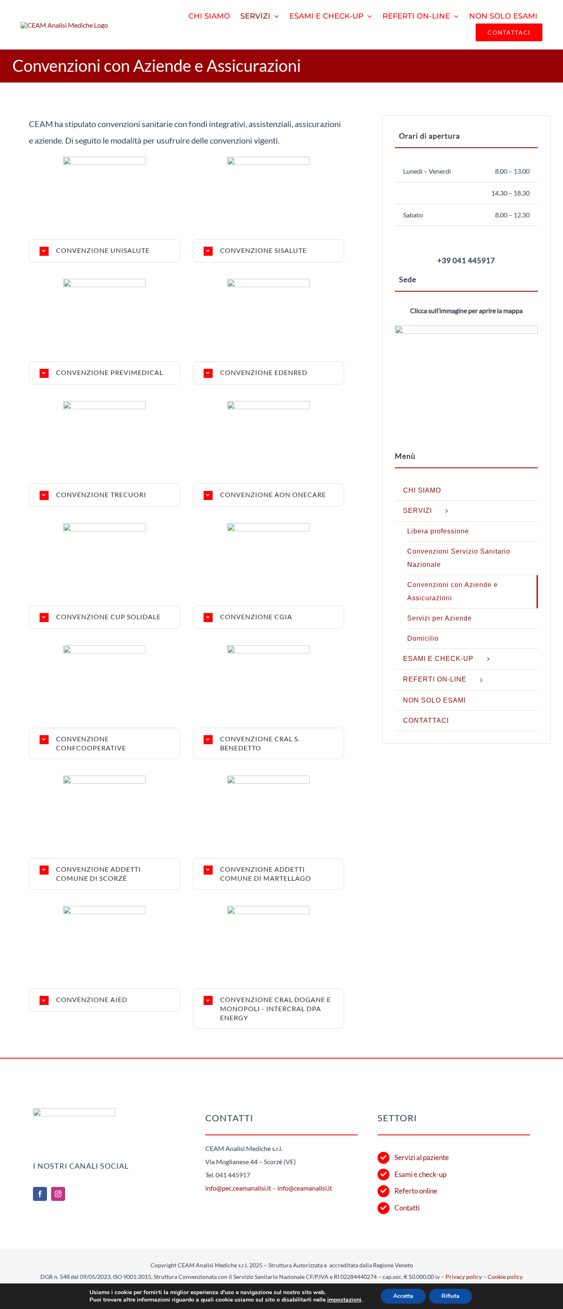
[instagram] (58, 1194)
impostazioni (344, 1300)
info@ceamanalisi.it (304, 1188)
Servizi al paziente (421, 1157)
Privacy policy (464, 1276)
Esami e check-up (420, 1174)
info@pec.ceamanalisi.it (238, 1188)
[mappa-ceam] (466, 329)
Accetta (403, 1296)
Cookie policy (505, 1276)
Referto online (415, 1190)
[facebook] (40, 1194)
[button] (104, 251)
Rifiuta (450, 1296)
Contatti (407, 1207)
